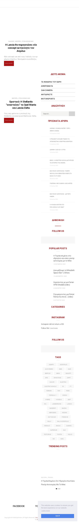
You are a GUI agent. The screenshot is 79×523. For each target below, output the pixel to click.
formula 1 (52, 395)
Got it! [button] (58, 516)
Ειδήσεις (11, 41)
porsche (65, 417)
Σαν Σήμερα (47, 90)
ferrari (49, 391)
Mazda (64, 408)
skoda (58, 425)
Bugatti (68, 373)
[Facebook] (53, 240)
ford (68, 391)
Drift (69, 377)
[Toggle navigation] (73, 4)
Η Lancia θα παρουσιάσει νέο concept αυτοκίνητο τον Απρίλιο (21, 47)
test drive (47, 434)
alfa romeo (49, 369)
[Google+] (53, 349)
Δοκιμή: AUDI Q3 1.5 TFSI (57, 149)
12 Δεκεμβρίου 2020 (60, 276)
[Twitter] (49, 349)
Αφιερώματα (47, 86)
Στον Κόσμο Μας (28, 41)
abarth (51, 364)
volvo (70, 434)
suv (64, 430)
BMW (58, 373)
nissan (64, 412)
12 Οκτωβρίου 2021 (59, 264)
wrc (62, 439)
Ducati (52, 382)
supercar (53, 430)
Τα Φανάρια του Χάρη (51, 82)
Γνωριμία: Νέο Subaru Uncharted (61, 183)
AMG (60, 369)
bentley (48, 373)
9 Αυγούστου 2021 (59, 300)
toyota (59, 434)
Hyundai (59, 399)
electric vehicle (50, 386)
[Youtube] (58, 240)
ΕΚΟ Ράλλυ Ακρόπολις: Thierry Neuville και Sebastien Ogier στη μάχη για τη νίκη (61, 173)
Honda (64, 395)
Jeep (69, 399)
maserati (53, 408)
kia (45, 404)
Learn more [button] (45, 511)
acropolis (63, 364)
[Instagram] (62, 240)
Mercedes (52, 412)
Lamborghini (56, 404)
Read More (9, 63)
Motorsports (48, 99)
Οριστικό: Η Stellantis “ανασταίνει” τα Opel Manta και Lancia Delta (21, 104)
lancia (69, 404)
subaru (69, 425)
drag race (57, 377)
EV (63, 386)
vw (54, 439)
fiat (59, 391)
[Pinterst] (71, 349)
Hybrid (47, 399)
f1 (70, 386)
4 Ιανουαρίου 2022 (59, 288)
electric (63, 382)
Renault (47, 425)
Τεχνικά (50, 477)
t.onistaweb (53, 328)
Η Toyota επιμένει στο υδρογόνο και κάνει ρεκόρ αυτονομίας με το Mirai (63, 258)
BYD (46, 377)
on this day (52, 417)
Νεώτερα (18, 41)
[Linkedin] (58, 349)
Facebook (19, 506)
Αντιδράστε (46, 94)
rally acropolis (63, 421)
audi (69, 369)
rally (49, 421)
